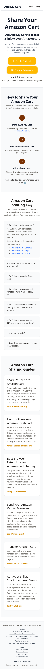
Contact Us (24, 665)
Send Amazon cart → (16, 534)
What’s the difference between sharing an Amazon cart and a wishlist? (21, 307)
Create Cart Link (24, 61)
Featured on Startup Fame (22, 661)
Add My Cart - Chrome (22, 247)
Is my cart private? (17, 333)
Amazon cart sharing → (18, 406)
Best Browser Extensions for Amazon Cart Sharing (22, 636)
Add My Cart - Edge (20, 250)
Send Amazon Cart (22, 639)
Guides (30, 6)
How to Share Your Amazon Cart (22, 632)
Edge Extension (22, 654)
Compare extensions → (18, 491)
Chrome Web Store (21, 131)
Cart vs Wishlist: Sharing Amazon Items (22, 643)
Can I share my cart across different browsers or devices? (20, 321)
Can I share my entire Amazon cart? (21, 277)
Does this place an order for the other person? (22, 344)
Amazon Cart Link (22, 650)
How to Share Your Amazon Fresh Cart (22, 634)
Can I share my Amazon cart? (21, 225)
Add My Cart (12, 7)
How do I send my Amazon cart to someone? (21, 265)
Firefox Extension (22, 657)
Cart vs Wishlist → (15, 606)
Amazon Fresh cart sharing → (21, 445)
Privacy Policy (34, 665)
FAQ (38, 6)
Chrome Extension (24, 70)
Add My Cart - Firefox (21, 253)
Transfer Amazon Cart (22, 641)
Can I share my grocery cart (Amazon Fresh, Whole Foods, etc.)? (20, 292)
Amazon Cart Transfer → (18, 563)
